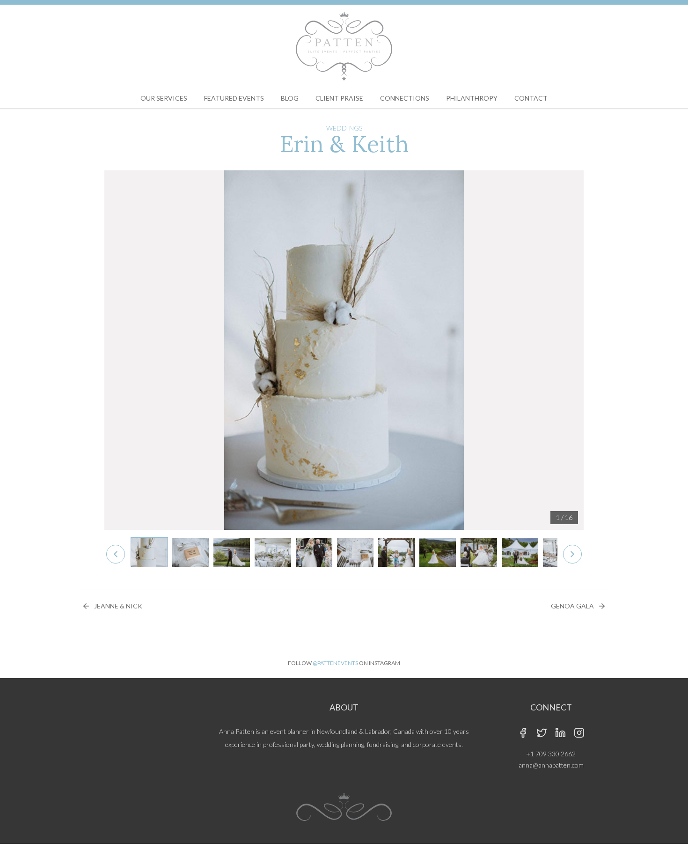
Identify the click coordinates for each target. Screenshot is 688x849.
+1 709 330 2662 (551, 754)
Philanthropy (472, 98)
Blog (290, 98)
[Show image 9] (479, 552)
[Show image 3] (231, 552)
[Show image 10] (520, 552)
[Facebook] (522, 732)
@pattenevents (335, 662)
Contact (531, 98)
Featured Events (234, 98)
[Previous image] (115, 554)
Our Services (163, 98)
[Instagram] (578, 732)
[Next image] (572, 554)
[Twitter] (541, 732)
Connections (404, 98)
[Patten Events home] (344, 46)
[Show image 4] (273, 552)
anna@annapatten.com (551, 765)
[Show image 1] (149, 552)
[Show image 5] (314, 552)
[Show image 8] (437, 552)
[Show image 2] (190, 552)
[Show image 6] (355, 552)
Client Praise (339, 98)
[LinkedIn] (560, 732)
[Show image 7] (396, 552)
